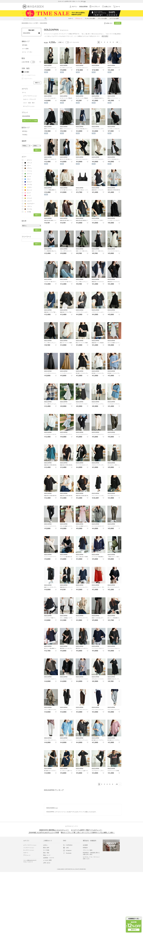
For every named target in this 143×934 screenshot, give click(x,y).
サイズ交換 (46, 850)
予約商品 (24, 134)
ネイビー (29, 182)
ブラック (29, 162)
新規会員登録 (83, 6)
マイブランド (96, 6)
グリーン (29, 173)
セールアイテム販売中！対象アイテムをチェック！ (86, 830)
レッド (29, 195)
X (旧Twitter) (69, 845)
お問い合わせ (46, 862)
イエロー (29, 187)
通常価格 (24, 45)
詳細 (85, 1)
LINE (67, 847)
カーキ (29, 176)
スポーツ (25, 852)
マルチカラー (31, 203)
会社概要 (85, 845)
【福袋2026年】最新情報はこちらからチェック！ (54, 830)
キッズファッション (28, 850)
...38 (116, 42)
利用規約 (85, 847)
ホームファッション (29, 106)
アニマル (29, 209)
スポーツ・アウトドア (29, 99)
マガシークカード (29, 861)
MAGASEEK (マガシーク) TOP (30, 23)
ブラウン (29, 168)
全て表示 (26, 72)
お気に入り (107, 6)
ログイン (74, 6)
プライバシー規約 (87, 850)
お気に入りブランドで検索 (30, 120)
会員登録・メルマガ (48, 857)
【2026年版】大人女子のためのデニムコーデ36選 (43, 832)
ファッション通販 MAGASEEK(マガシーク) (33, 6)
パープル (29, 184)
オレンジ (29, 190)
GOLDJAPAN (43, 23)
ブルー (29, 179)
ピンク (29, 192)
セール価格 (25, 48)
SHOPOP (117, 23)
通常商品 (24, 131)
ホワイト (29, 160)
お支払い (45, 845)
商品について (46, 855)
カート (118, 6)
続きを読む (105, 36)
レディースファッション (30, 96)
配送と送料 (46, 847)
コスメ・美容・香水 (29, 102)
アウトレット (26, 855)
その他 (29, 212)
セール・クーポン (27, 52)
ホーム (24, 92)
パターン (29, 206)
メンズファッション (28, 847)
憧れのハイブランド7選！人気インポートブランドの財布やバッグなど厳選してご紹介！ (88, 832)
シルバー (29, 201)
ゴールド (29, 198)
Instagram (68, 850)
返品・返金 (46, 852)
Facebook (68, 853)
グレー (29, 165)
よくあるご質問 (47, 860)
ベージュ (29, 171)
